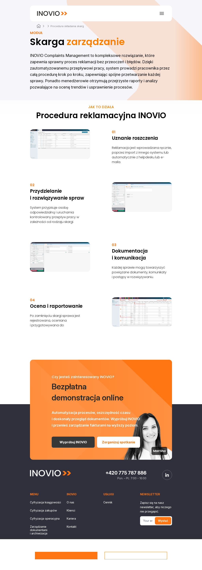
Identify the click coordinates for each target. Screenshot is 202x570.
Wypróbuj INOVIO (73, 442)
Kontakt (71, 526)
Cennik (107, 502)
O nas (70, 502)
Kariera (71, 518)
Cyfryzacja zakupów (43, 510)
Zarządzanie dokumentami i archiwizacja (38, 530)
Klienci (71, 510)
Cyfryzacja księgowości (45, 502)
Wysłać (163, 520)
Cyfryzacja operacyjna (45, 518)
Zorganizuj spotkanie (118, 442)
